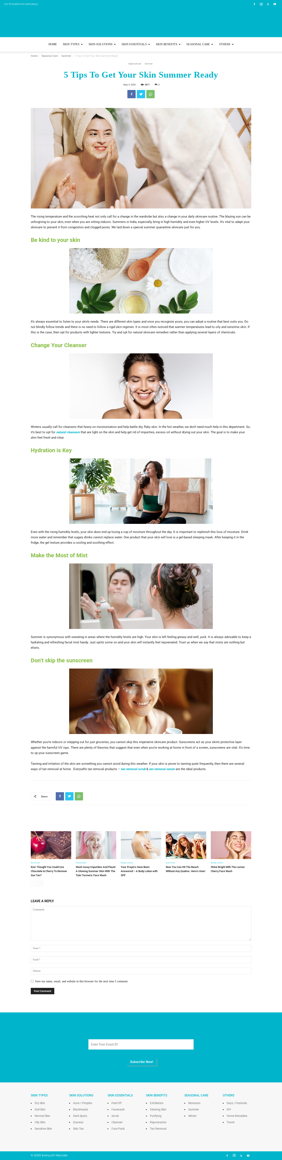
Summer (66, 55)
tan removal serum (162, 769)
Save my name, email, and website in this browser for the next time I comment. (81, 981)
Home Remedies (237, 1115)
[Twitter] (268, 4)
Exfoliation (157, 1103)
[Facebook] (254, 4)
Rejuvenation (158, 1122)
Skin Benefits (166, 44)
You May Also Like (141, 820)
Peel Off (116, 1103)
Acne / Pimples (82, 1103)
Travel (230, 1122)
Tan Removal (158, 1128)
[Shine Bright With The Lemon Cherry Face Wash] (231, 845)
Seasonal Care (198, 44)
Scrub (115, 1115)
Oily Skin (40, 1122)
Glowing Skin (158, 1109)
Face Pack (118, 1128)
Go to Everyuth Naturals (21, 4)
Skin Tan (78, 1128)
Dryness (78, 1122)
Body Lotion (127, 862)
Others (224, 44)
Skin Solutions (101, 44)
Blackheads (80, 1109)
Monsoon (194, 1103)
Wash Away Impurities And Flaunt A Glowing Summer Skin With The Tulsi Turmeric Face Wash (95, 871)
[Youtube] (275, 4)
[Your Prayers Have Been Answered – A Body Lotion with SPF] (141, 845)
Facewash (81, 862)
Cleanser (117, 1122)
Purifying (155, 1115)
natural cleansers (68, 432)
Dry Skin (40, 1103)
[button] (246, 45)
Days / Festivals (237, 1103)
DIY (229, 1109)
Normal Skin (42, 1115)
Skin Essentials (134, 44)
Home (53, 44)
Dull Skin (40, 1109)
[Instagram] (261, 4)
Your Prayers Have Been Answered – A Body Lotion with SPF (139, 871)
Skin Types (71, 44)
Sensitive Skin (43, 1128)
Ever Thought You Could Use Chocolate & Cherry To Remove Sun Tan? (49, 871)
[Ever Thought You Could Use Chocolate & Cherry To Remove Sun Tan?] (51, 845)
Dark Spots (80, 1115)
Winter (192, 1115)
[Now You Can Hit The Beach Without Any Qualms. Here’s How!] (186, 845)
